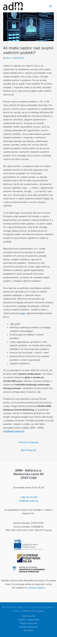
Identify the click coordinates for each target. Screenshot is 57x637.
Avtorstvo (28, 630)
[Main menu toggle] (51, 6)
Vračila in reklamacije (28, 619)
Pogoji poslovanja (28, 623)
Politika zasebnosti (28, 627)
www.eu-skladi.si (36, 587)
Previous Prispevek (28, 442)
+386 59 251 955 (28, 497)
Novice (6, 58)
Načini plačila (28, 616)
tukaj (22, 313)
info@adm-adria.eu (13, 431)
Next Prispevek (28, 450)
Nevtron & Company (33, 611)
